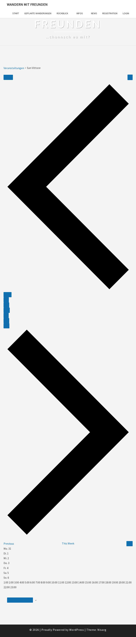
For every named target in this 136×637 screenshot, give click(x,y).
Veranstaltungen (14, 68)
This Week (68, 543)
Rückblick (62, 13)
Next (129, 543)
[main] (68, 339)
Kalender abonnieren (20, 600)
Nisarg (101, 629)
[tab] (8, 294)
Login (126, 13)
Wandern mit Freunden (27, 4)
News (94, 13)
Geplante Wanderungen (37, 13)
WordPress (76, 629)
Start (15, 13)
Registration (109, 13)
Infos (79, 13)
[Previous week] (68, 289)
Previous (9, 543)
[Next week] (68, 535)
